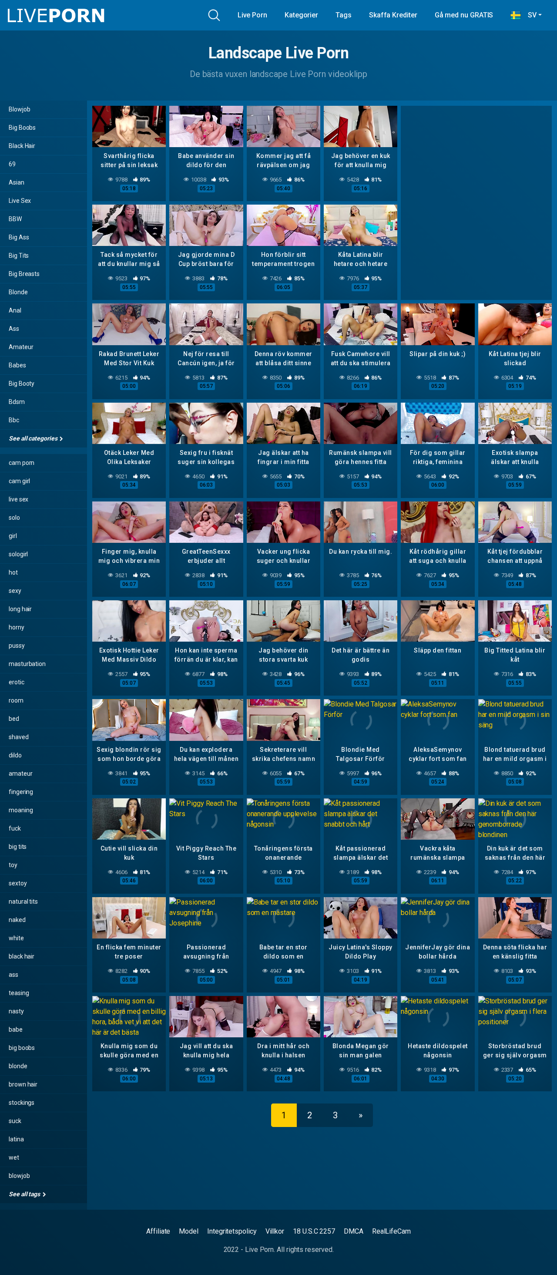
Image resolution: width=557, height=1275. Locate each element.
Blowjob (19, 109)
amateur (20, 773)
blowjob (19, 1175)
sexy (15, 590)
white (16, 938)
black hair (21, 956)
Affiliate (158, 1231)
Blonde (18, 292)
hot (13, 572)
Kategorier (301, 15)
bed (14, 718)
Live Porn (252, 15)
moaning (21, 810)
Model (188, 1231)
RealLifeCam (391, 1231)
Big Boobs (22, 127)
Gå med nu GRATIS (464, 15)
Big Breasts (24, 273)
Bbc (14, 420)
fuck (15, 828)
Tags (344, 15)
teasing (19, 992)
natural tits (23, 901)
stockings (21, 1102)
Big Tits (19, 255)
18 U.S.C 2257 (314, 1231)
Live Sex (20, 200)
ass (13, 974)
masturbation (27, 663)
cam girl (19, 481)
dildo (15, 755)
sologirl (18, 554)
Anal (15, 310)
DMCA (353, 1231)
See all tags (25, 1194)
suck (15, 1120)
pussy (17, 645)
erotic (16, 682)
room (16, 700)
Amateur (21, 346)
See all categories (33, 438)
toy (13, 864)
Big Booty (21, 383)
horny (16, 627)
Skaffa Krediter (393, 15)
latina (16, 1139)
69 (12, 164)
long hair (20, 609)
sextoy (18, 883)
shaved (19, 736)
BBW (15, 218)
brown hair (23, 1084)
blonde (18, 1066)
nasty (16, 1011)
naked (17, 919)
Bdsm (17, 401)
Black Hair (22, 145)
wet (14, 1157)
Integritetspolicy (232, 1231)
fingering (21, 791)
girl (13, 535)
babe (16, 1029)
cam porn (21, 462)
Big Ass (19, 237)
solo (14, 517)
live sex (18, 499)
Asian (16, 182)
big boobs (22, 1047)
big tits (18, 846)
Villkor (274, 1231)
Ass (14, 328)
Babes (17, 365)
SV (529, 15)
